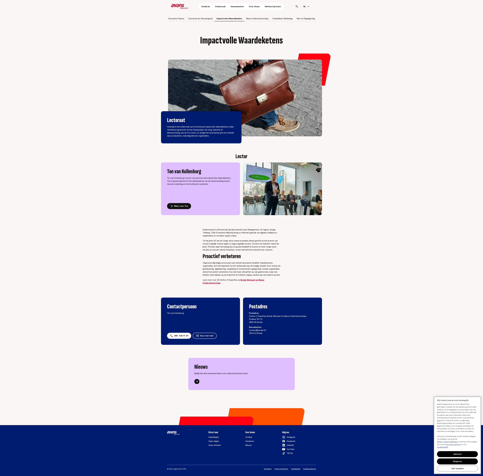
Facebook (291, 441)
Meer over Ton (181, 206)
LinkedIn (290, 445)
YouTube (290, 449)
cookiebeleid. (442, 447)
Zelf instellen (457, 468)
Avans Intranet (214, 445)
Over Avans (254, 6)
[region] (457, 435)
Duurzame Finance (176, 18)
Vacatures (249, 441)
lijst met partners (453, 444)
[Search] (296, 6)
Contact (248, 437)
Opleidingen (213, 437)
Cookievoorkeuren (309, 469)
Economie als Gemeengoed (200, 18)
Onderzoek (220, 6)
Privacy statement (281, 469)
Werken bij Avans (273, 6)
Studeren (205, 6)
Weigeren (457, 461)
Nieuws (248, 445)
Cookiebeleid (295, 469)
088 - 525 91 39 (181, 335)
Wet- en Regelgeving (306, 18)
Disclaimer (268, 469)
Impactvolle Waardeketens (229, 18)
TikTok (290, 453)
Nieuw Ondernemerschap (257, 18)
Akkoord (457, 454)
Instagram (291, 437)
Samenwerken (237, 6)
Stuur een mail (206, 335)
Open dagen (213, 441)
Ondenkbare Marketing (282, 18)
